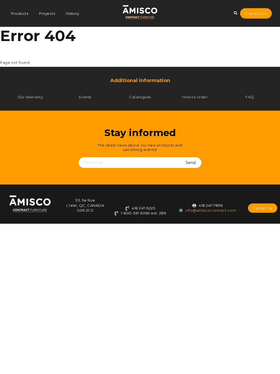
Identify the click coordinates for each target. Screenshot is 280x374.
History (72, 13)
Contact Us (255, 13)
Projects (47, 13)
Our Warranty (30, 97)
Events (85, 97)
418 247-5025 (143, 208)
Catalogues (140, 97)
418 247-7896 (211, 205)
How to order (195, 97)
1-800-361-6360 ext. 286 (143, 213)
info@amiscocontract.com (210, 210)
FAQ (250, 97)
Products (19, 13)
